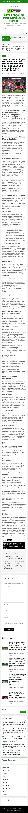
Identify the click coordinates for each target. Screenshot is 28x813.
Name (6, 604)
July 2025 (5, 794)
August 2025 (6, 791)
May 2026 (5, 779)
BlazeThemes (17, 810)
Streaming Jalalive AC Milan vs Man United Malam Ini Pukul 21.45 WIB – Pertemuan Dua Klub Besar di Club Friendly (12, 1)
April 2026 (5, 782)
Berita (4, 56)
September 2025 (7, 788)
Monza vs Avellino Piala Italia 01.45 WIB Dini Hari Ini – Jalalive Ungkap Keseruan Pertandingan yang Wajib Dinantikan (14, 752)
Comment (7, 587)
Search (4, 709)
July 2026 (5, 773)
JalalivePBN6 (6, 73)
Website (6, 617)
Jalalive (22, 99)
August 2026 (6, 770)
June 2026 (5, 776)
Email (5, 611)
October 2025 (6, 785)
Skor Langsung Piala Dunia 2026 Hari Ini (14, 17)
